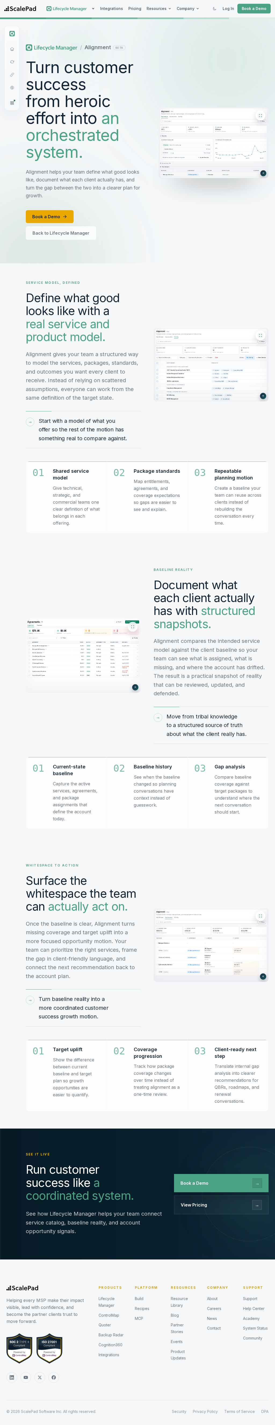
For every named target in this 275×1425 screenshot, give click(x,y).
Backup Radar (111, 1335)
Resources (157, 8)
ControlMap (109, 1315)
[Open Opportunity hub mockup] (211, 945)
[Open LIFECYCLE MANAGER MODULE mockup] (213, 143)
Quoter (105, 1325)
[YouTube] (25, 1377)
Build (139, 1298)
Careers (214, 1308)
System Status (255, 1328)
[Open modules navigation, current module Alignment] (12, 103)
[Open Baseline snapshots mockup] (83, 656)
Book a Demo (254, 8)
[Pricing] (12, 87)
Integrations (111, 8)
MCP (139, 1318)
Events (177, 1341)
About (212, 1298)
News (212, 1318)
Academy (251, 1318)
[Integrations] (12, 74)
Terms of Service (239, 1411)
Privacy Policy (205, 1411)
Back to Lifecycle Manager (60, 233)
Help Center (254, 1308)
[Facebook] (53, 1377)
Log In (228, 8)
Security (179, 1411)
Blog (175, 1315)
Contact (214, 1328)
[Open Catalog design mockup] (211, 364)
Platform (146, 1288)
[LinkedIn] (11, 1377)
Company (185, 8)
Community (252, 1338)
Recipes (142, 1308)
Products (110, 1288)
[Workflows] (12, 61)
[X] (39, 1377)
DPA (265, 1411)
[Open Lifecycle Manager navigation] (12, 33)
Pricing (134, 8)
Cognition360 (110, 1344)
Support (253, 1288)
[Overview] (12, 49)
